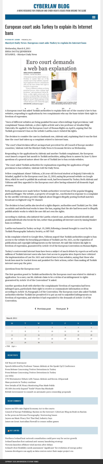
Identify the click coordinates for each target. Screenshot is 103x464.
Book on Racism (79, 411)
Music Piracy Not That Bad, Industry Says (33, 418)
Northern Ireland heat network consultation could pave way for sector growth (41, 438)
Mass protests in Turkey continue (20, 382)
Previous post (44, 308)
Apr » (13, 346)
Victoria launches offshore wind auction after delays (29, 444)
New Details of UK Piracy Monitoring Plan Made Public (30, 385)
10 (52, 331)
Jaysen (8, 408)
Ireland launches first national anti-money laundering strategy (34, 441)
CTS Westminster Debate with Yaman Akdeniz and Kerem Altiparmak (36, 379)
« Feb (7, 346)
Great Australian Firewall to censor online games (36, 421)
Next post (61, 308)
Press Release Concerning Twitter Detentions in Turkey (30, 369)
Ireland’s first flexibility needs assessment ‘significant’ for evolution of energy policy (43, 447)
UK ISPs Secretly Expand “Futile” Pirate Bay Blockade (29, 388)
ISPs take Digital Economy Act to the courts (34, 408)
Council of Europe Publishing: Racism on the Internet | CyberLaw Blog (37, 411)
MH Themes (34, 461)
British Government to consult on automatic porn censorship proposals (38, 391)
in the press (10, 415)
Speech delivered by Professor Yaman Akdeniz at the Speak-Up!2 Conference (40, 366)
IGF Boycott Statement (16, 362)
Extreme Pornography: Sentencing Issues (38, 415)
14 (12, 335)
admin (17, 40)
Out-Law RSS (14, 430)
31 (52, 342)
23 (38, 339)
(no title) (9, 375)
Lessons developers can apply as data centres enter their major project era (39, 451)
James (8, 421)
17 (52, 335)
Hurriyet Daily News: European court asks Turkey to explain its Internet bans (45, 42)
